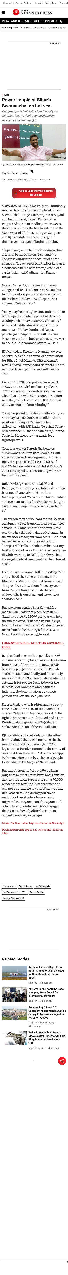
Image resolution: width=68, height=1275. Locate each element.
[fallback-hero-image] (14, 973)
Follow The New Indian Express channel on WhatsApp (33, 823)
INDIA (5, 21)
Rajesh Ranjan (25, 886)
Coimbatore (40, 27)
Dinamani (7, 3)
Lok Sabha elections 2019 (14, 892)
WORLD (15, 21)
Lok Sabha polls (42, 886)
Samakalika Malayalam (45, 3)
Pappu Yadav (9, 886)
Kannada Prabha (23, 3)
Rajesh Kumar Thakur (15, 173)
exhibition (26, 27)
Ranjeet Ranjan (36, 892)
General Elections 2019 (13, 898)
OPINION (48, 21)
